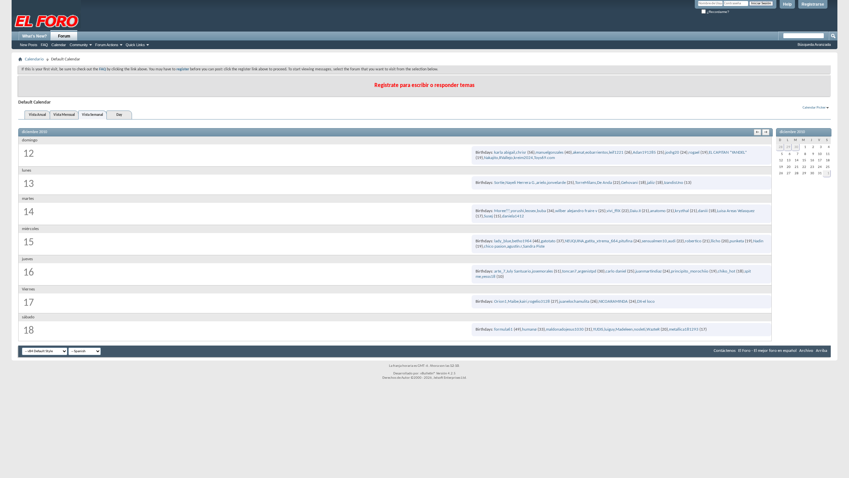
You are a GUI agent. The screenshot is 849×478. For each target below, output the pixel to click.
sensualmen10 (654, 241)
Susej (488, 216)
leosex (530, 211)
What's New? (34, 36)
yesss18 (488, 277)
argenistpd (587, 271)
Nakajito (491, 158)
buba (541, 211)
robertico (693, 241)
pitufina (625, 241)
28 (781, 147)
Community (79, 45)
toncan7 (569, 271)
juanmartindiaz (648, 271)
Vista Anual (37, 115)
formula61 (503, 329)
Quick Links (135, 45)
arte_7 (499, 271)
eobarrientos (596, 152)
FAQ (44, 45)
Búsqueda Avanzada (814, 44)
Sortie (499, 183)
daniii (703, 211)
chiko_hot (726, 271)
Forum (64, 36)
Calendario (34, 59)
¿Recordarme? (717, 12)
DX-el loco (646, 301)
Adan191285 (644, 152)
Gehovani (629, 183)
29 (788, 147)
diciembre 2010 (792, 132)
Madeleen (624, 329)
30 (796, 147)
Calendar (58, 45)
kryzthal (682, 211)
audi (672, 241)
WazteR (653, 329)
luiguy (609, 329)
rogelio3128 (539, 301)
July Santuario (518, 271)
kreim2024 (523, 158)
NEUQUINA (574, 241)
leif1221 (616, 152)
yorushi (517, 211)
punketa (737, 241)
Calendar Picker (814, 108)
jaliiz (651, 183)
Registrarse (813, 4)
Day (119, 115)
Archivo (806, 351)
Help (787, 4)
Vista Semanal (92, 115)
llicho (715, 241)
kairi (523, 301)
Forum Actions (106, 45)
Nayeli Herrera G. (520, 183)
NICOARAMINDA (613, 301)
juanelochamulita (574, 301)
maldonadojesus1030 (565, 329)
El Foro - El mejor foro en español (767, 351)
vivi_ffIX (613, 211)
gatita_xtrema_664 (601, 241)
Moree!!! (502, 211)
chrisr (521, 152)
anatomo (658, 211)
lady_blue (502, 241)
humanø (529, 329)
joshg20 (672, 152)
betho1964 (522, 241)
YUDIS (598, 329)
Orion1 (500, 301)
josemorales (542, 271)
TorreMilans (585, 183)
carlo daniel (616, 271)
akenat (578, 152)
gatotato (548, 241)
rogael (693, 152)
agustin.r (514, 246)
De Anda (604, 183)
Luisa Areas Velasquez (735, 211)
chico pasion (495, 246)
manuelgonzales (549, 152)
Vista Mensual (64, 115)
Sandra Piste (534, 246)
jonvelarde (556, 183)
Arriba (821, 351)
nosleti (639, 329)
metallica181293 (683, 329)
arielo (541, 183)
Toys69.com (544, 158)
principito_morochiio (689, 271)
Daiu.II (635, 211)
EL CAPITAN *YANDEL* (728, 152)
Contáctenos (725, 351)
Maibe (513, 301)
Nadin (758, 241)
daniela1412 (513, 216)
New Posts (28, 45)
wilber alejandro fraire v (576, 211)
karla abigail (504, 152)
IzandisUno (673, 183)
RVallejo (506, 158)
